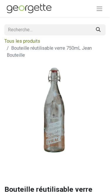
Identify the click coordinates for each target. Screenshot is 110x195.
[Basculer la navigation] (99, 8)
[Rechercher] (98, 29)
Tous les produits (22, 41)
